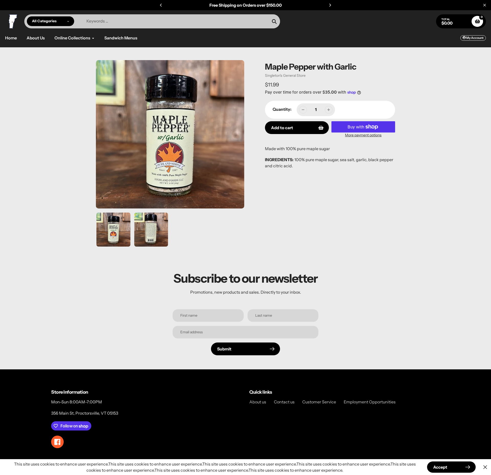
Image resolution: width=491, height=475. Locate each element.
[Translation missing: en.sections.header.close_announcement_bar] (484, 5)
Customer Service (319, 401)
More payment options (363, 135)
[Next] (329, 5)
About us (257, 401)
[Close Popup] (485, 467)
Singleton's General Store (285, 75)
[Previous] (161, 5)
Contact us (284, 401)
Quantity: (282, 109)
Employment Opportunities (370, 401)
